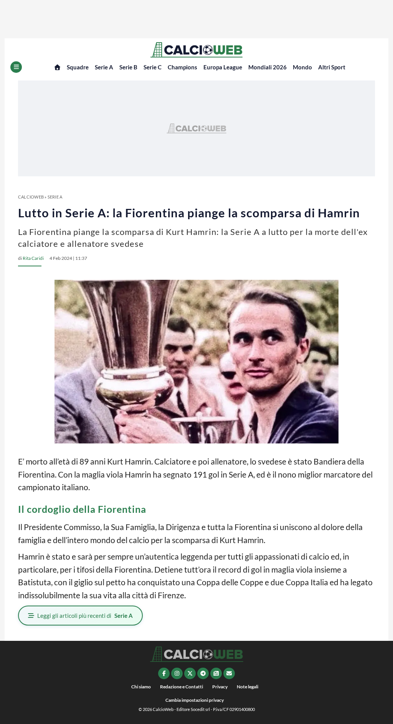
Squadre (78, 67)
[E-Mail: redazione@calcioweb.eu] (229, 673)
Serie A (104, 67)
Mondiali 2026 (267, 67)
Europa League (222, 67)
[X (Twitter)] (190, 673)
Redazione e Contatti (181, 687)
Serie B (128, 67)
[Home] (57, 67)
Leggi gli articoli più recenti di (85, 615)
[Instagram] (177, 673)
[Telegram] (203, 673)
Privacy (220, 687)
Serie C (153, 67)
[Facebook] (164, 673)
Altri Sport (331, 67)
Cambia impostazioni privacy (194, 700)
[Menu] (16, 67)
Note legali (247, 687)
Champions (182, 67)
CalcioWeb (31, 196)
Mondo (302, 67)
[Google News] (216, 673)
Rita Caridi (33, 258)
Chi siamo (141, 687)
